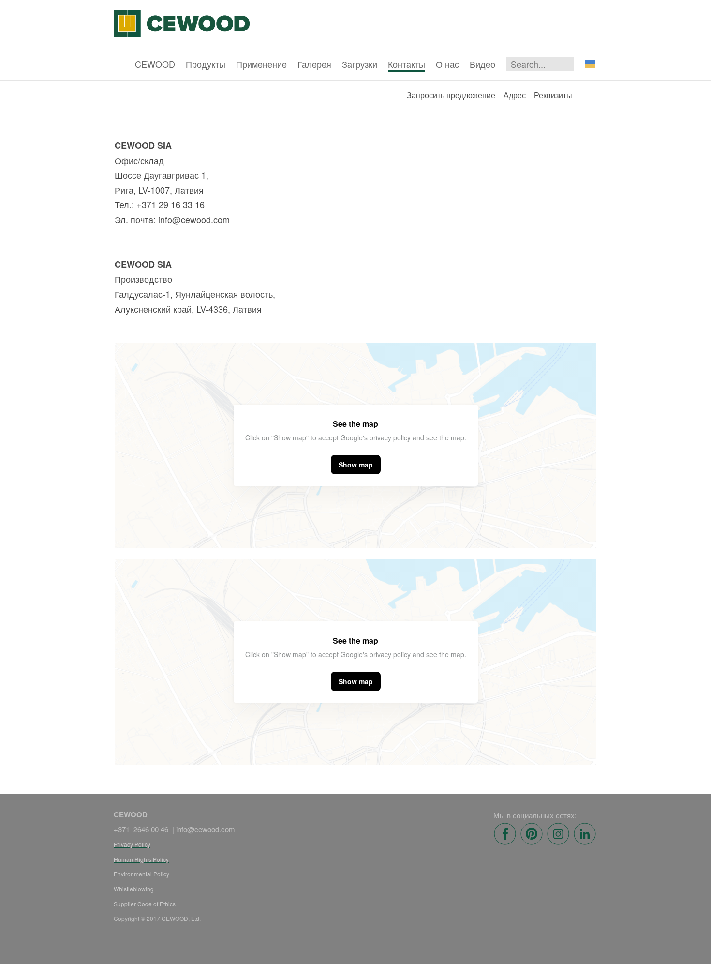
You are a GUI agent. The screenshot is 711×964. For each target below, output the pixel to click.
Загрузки (359, 64)
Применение (261, 64)
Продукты (205, 64)
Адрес (515, 95)
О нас (447, 64)
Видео (482, 64)
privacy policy (390, 437)
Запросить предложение (451, 95)
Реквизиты (553, 95)
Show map (356, 464)
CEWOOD (155, 64)
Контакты (406, 64)
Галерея (314, 64)
